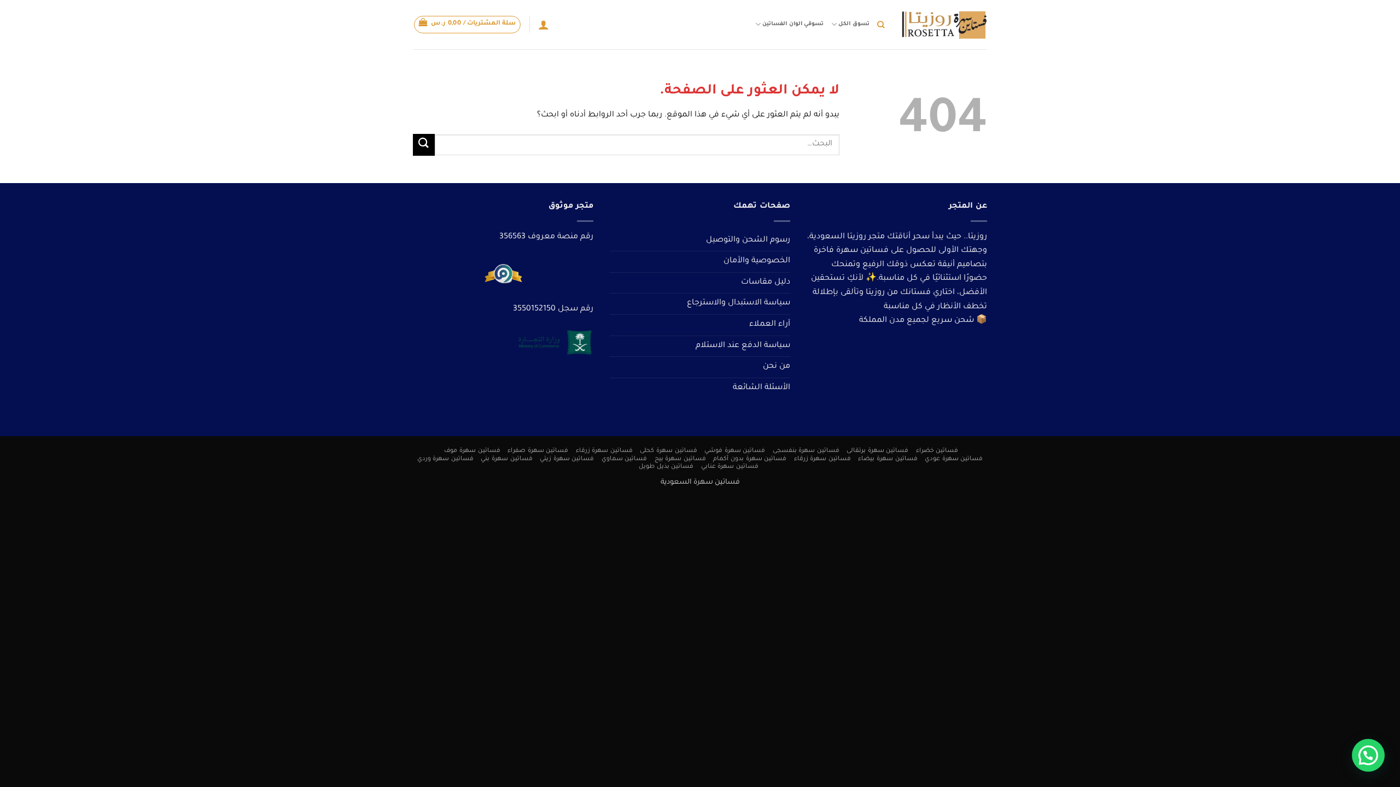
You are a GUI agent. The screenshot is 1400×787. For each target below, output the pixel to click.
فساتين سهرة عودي (954, 459)
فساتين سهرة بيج (680, 459)
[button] (467, 24)
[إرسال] (424, 144)
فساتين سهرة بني (506, 459)
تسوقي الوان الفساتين (792, 24)
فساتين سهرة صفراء (538, 451)
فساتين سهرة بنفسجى (806, 451)
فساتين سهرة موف (472, 451)
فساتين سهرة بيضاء (887, 459)
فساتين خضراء (937, 451)
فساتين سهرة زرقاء (604, 451)
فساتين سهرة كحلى (668, 451)
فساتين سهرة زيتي (567, 459)
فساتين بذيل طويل (666, 466)
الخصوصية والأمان (757, 261)
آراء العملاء (769, 324)
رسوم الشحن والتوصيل (748, 240)
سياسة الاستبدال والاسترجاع (738, 303)
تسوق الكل (853, 24)
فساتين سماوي (625, 459)
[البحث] (880, 24)
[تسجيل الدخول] (543, 25)
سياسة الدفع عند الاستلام (743, 346)
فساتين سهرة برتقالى (877, 451)
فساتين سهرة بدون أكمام (749, 459)
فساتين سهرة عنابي (730, 466)
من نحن (776, 366)
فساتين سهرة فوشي (734, 451)
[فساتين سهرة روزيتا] (944, 25)
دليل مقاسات (765, 282)
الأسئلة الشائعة (761, 388)
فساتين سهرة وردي (445, 459)
